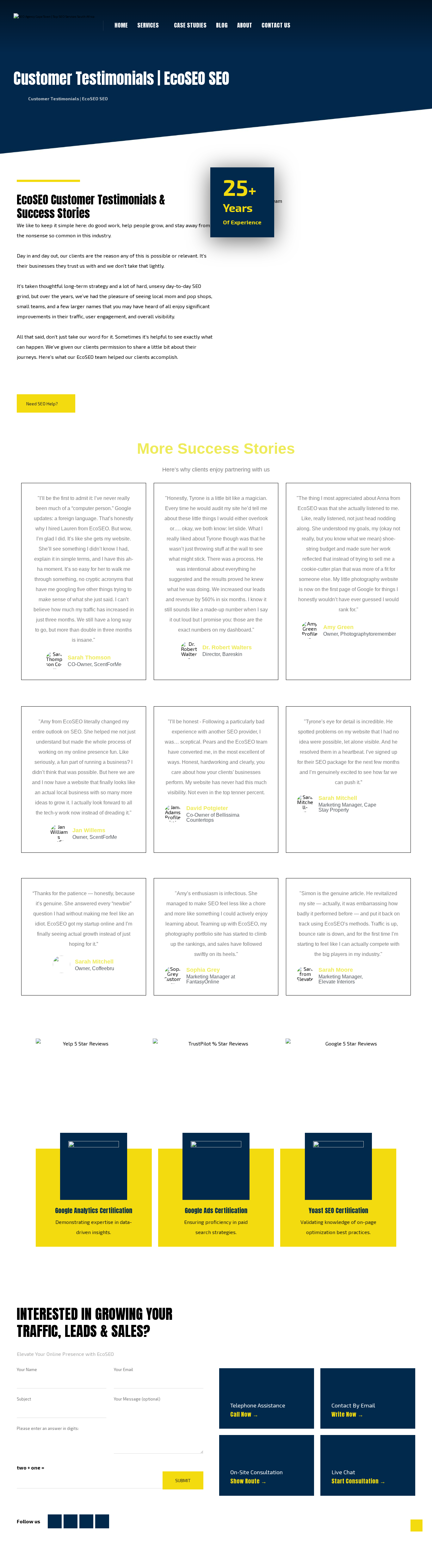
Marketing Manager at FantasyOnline (210, 979)
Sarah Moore (335, 970)
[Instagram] (102, 1521)
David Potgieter (207, 808)
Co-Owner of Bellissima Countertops (212, 818)
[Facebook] (55, 1521)
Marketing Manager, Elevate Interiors (340, 979)
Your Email (123, 1369)
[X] (70, 1521)
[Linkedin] (86, 1521)
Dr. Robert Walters (227, 647)
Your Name (27, 1369)
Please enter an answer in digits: (48, 1428)
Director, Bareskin (222, 654)
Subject (24, 1398)
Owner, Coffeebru (94, 968)
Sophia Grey (203, 970)
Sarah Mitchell (337, 798)
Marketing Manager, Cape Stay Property (347, 807)
